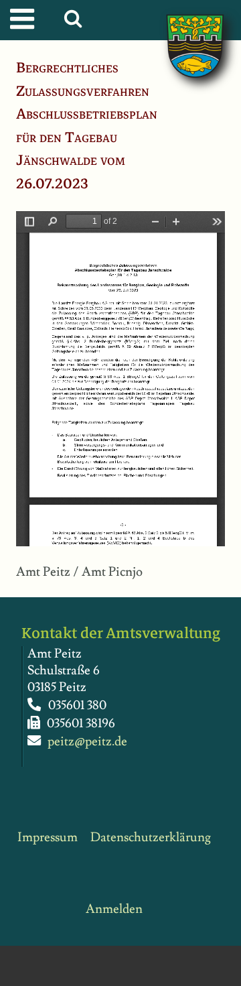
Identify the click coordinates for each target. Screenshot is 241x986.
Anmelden (114, 909)
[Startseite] (181, 32)
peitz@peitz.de (87, 741)
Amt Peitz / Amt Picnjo (79, 572)
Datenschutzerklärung (150, 837)
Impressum (47, 837)
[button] (76, 22)
